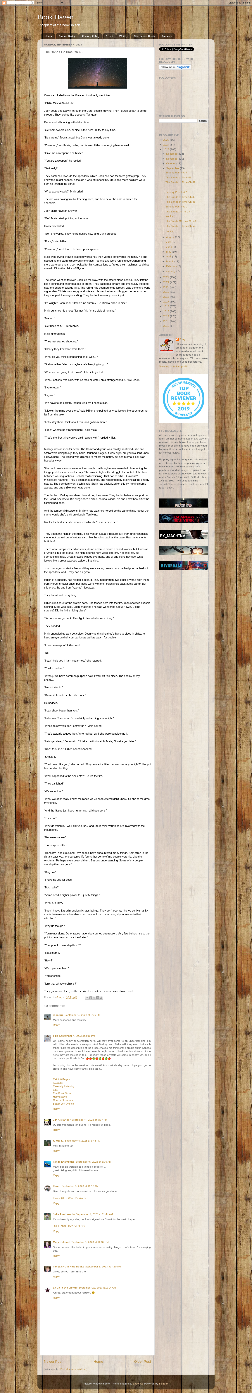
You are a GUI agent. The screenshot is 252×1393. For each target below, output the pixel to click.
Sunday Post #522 (176, 192)
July (169, 242)
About (109, 36)
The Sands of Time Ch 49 (180, 197)
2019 (166, 291)
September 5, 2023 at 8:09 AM (93, 1161)
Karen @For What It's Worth (69, 1198)
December (172, 153)
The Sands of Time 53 (178, 177)
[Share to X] (94, 998)
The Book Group (62, 1093)
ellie (55, 1035)
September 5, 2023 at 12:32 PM (90, 1242)
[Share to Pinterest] (101, 998)
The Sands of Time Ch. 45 (180, 226)
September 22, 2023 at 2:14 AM (97, 1287)
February (172, 266)
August (170, 237)
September (173, 168)
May (169, 251)
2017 (166, 301)
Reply (56, 1025)
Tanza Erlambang (64, 1161)
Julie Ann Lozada (64, 1214)
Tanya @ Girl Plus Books (68, 1266)
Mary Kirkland (61, 1242)
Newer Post (53, 1361)
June (169, 247)
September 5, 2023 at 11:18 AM (80, 1186)
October (171, 163)
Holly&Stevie (60, 1096)
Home (48, 36)
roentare (58, 1015)
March (170, 261)
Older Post (142, 1361)
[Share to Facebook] (97, 998)
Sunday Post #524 (176, 172)
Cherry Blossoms (63, 1100)
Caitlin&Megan (61, 1079)
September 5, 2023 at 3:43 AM (83, 1140)
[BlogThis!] (90, 998)
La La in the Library (65, 1287)
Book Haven (55, 17)
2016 (166, 306)
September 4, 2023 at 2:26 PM (82, 1015)
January (171, 271)
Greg (182, 339)
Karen (56, 1186)
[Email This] (87, 998)
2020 (166, 287)
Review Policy (67, 36)
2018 (166, 296)
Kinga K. (58, 1140)
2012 (166, 325)
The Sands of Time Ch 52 (180, 182)
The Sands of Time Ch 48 (180, 201)
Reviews (166, 36)
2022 (166, 277)
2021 (166, 282)
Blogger (163, 1383)
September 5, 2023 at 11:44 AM (94, 1214)
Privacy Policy (90, 36)
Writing (123, 36)
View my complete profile (173, 366)
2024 (166, 144)
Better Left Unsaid (63, 1103)
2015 (166, 311)
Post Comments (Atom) (73, 1369)
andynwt (138, 1383)
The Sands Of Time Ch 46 (180, 221)
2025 (166, 139)
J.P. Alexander (61, 1119)
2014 (166, 316)
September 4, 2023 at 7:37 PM (89, 1119)
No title (169, 216)
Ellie (55, 1089)
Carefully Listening (64, 1086)
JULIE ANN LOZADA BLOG (69, 1226)
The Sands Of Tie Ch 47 (179, 211)
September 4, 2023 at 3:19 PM (77, 1035)
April (169, 256)
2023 (166, 149)
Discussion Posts (144, 36)
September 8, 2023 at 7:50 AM (103, 1266)
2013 (166, 321)
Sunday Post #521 (176, 206)
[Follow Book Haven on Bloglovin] (175, 68)
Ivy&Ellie (58, 1082)
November (172, 158)
